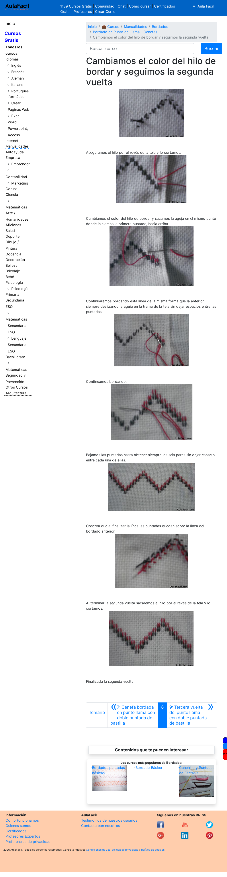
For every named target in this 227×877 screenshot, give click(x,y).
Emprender (20, 164)
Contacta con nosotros (100, 825)
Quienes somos (18, 825)
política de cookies (152, 849)
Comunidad (104, 6)
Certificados (16, 831)
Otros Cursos (17, 387)
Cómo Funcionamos (22, 820)
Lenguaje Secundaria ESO (17, 344)
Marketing (19, 183)
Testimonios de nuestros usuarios (109, 820)
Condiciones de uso (98, 849)
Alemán (17, 78)
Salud (10, 230)
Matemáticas (16, 207)
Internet (12, 140)
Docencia (13, 254)
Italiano (17, 84)
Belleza (12, 265)
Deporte (13, 236)
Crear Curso (105, 11)
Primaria (12, 294)
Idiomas (12, 59)
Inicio (9, 23)
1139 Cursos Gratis (76, 6)
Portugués (20, 91)
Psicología (14, 282)
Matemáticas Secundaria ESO (16, 325)
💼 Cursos (110, 26)
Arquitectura (16, 393)
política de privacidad (125, 849)
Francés (17, 72)
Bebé (10, 276)
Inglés (16, 65)
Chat (122, 6)
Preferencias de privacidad (28, 841)
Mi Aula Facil (203, 6)
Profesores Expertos (23, 836)
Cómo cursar (140, 6)
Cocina (11, 189)
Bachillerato (15, 357)
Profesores (83, 11)
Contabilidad (16, 177)
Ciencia (12, 194)
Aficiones (13, 225)
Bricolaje (13, 271)
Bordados (160, 26)
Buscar (211, 48)
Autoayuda (15, 152)
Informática (15, 96)
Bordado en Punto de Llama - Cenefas (125, 32)
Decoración (15, 259)
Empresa (13, 157)
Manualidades (17, 146)
